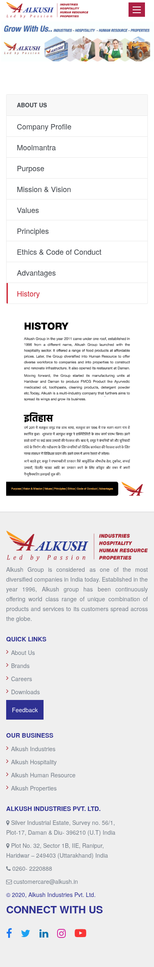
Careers (21, 679)
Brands (20, 665)
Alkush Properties (34, 788)
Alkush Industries (33, 749)
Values (28, 209)
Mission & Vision (44, 188)
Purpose (30, 168)
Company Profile (44, 126)
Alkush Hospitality (34, 762)
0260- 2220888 (32, 868)
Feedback (25, 710)
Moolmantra (36, 147)
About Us (23, 652)
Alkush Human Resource (43, 775)
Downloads (25, 692)
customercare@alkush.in (46, 881)
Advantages (36, 272)
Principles (33, 230)
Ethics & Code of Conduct (59, 251)
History (28, 293)
